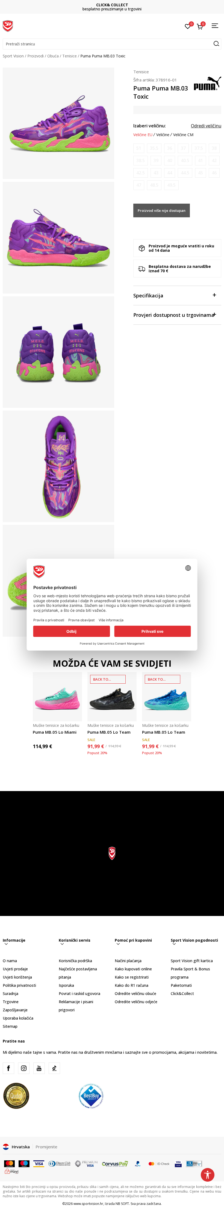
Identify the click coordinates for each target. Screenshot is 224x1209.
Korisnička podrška (75, 960)
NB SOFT (122, 1203)
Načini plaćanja (128, 960)
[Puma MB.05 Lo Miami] (57, 696)
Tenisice (69, 55)
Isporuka (66, 985)
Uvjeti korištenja (17, 977)
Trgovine (11, 1001)
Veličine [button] (162, 135)
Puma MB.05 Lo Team (109, 732)
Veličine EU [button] (142, 135)
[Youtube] (39, 1068)
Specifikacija (148, 295)
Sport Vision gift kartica (192, 960)
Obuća (53, 55)
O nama (10, 960)
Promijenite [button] (46, 1146)
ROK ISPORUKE (112, 5)
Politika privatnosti (19, 985)
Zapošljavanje (15, 1009)
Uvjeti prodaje (15, 968)
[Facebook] (8, 1068)
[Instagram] (23, 1068)
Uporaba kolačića (18, 1018)
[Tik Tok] (54, 1068)
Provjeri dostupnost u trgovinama (173, 315)
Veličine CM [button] (183, 135)
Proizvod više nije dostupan (161, 210)
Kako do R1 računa (131, 985)
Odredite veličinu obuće (135, 993)
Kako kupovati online (133, 968)
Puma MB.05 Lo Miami (54, 732)
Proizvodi (35, 55)
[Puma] (207, 83)
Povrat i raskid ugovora (79, 993)
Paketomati (181, 985)
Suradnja (10, 993)
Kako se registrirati (132, 977)
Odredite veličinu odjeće (136, 1001)
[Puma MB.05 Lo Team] (112, 696)
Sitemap (10, 1026)
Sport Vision (13, 55)
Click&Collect (182, 993)
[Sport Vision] (8, 25)
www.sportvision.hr (88, 1203)
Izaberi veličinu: (149, 125)
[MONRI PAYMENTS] (11, 1171)
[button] (112, 44)
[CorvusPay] (115, 1163)
